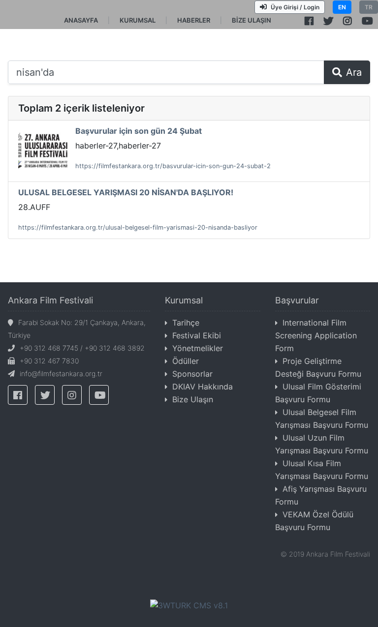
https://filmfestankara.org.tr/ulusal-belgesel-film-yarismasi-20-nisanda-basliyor (137, 227)
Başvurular (297, 300)
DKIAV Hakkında (202, 386)
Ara (354, 72)
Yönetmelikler (197, 348)
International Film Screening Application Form (316, 335)
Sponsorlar (192, 374)
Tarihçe (185, 323)
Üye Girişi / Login (295, 7)
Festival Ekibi (196, 335)
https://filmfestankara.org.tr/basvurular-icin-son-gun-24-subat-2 (173, 166)
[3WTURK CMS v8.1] (189, 604)
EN (342, 7)
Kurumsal (184, 300)
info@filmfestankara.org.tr (61, 373)
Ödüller (185, 361)
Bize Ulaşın (192, 399)
